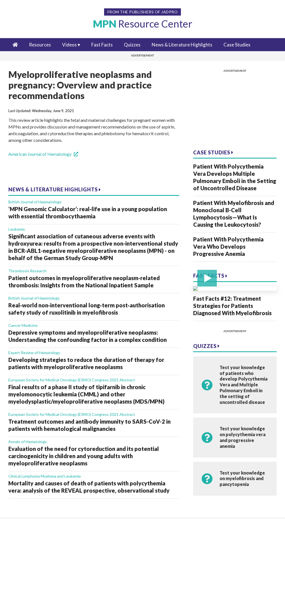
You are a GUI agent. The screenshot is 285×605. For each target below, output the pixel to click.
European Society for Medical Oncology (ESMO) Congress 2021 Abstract (71, 379)
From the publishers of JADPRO (142, 11)
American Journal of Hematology (40, 154)
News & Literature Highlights (182, 45)
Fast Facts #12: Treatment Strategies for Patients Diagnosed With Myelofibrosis (232, 305)
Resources (40, 45)
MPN (142, 24)
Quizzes (132, 45)
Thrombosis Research (27, 270)
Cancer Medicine (23, 325)
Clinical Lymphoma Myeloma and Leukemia (44, 476)
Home (20, 531)
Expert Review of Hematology (34, 352)
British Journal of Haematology (35, 201)
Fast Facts (102, 45)
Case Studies (236, 45)
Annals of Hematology (27, 441)
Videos (69, 45)
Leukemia (16, 229)
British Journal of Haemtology (34, 298)
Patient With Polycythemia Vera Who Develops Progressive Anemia (228, 246)
